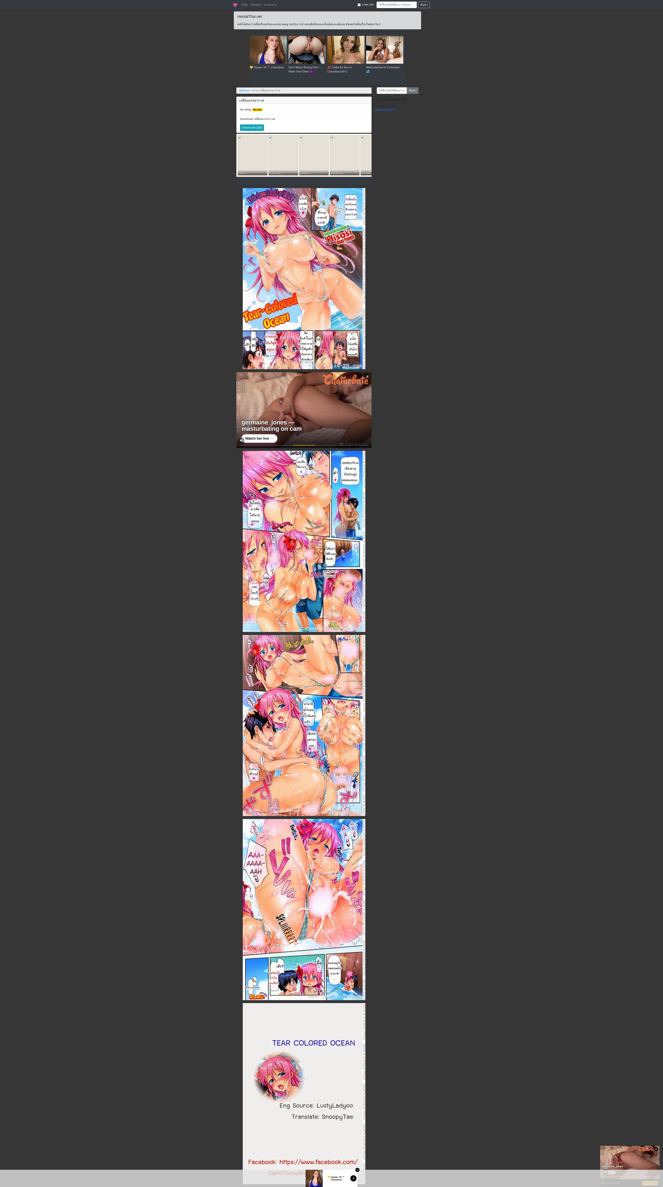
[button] (252, 127)
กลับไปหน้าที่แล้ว (384, 109)
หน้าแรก (244, 90)
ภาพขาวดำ (368, 4)
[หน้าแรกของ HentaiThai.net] (235, 4)
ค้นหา (424, 4)
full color (257, 110)
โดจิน (244, 4)
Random (256, 4)
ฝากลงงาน (270, 4)
